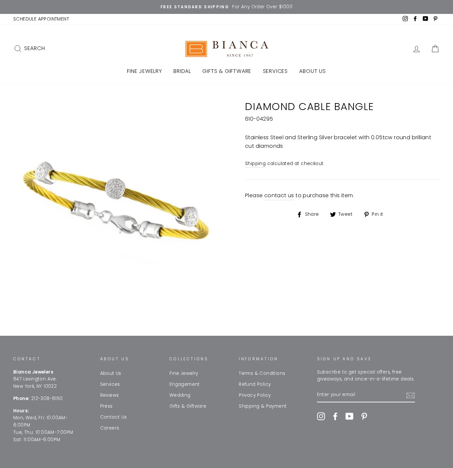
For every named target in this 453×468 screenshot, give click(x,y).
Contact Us (113, 417)
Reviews (109, 395)
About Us (312, 71)
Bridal (182, 71)
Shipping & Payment (263, 406)
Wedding (180, 395)
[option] (226, 7)
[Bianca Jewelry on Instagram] (321, 416)
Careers (109, 428)
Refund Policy (255, 384)
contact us (279, 195)
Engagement (184, 384)
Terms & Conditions (262, 373)
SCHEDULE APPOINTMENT (41, 19)
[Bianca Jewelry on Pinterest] (364, 416)
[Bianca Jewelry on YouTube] (350, 416)
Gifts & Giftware (226, 71)
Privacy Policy (255, 395)
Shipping (255, 163)
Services (275, 71)
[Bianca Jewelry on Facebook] (335, 416)
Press (106, 406)
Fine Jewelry (144, 71)
